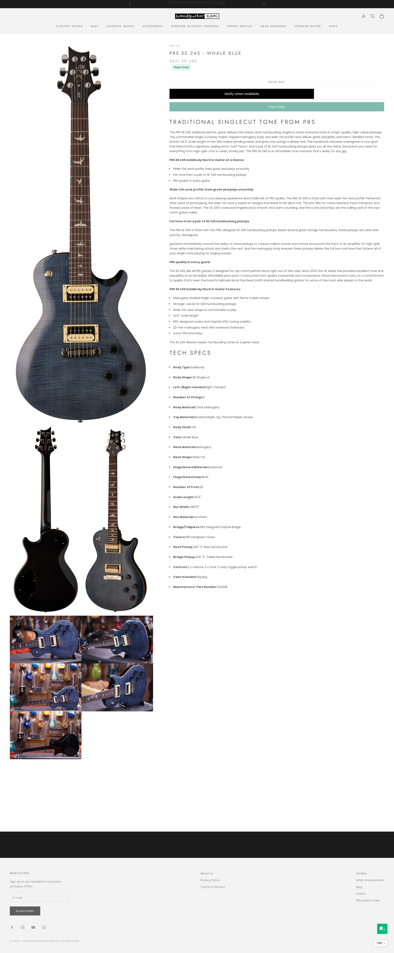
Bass (95, 26)
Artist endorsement (370, 880)
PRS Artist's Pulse (368, 900)
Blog (359, 887)
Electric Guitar (69, 26)
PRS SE (175, 46)
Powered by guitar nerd (60, 941)
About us (206, 873)
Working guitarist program (195, 26)
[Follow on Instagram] (23, 927)
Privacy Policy (210, 880)
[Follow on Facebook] (12, 927)
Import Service (239, 26)
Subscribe (25, 911)
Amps (333, 26)
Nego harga (181, 67)
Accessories (152, 26)
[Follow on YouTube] (33, 927)
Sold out (276, 82)
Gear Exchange (273, 26)
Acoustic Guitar (120, 26)
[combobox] (380, 943)
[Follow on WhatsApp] (44, 927)
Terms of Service (212, 887)
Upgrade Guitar (308, 26)
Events (361, 894)
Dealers (361, 873)
